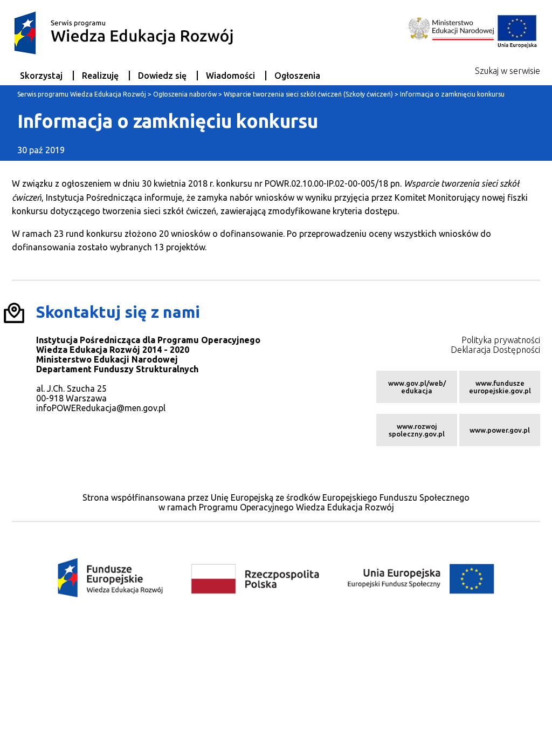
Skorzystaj (41, 75)
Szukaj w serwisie (507, 71)
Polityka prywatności (500, 340)
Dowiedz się (162, 75)
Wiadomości (230, 75)
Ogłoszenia (297, 75)
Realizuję (100, 75)
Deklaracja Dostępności (495, 349)
